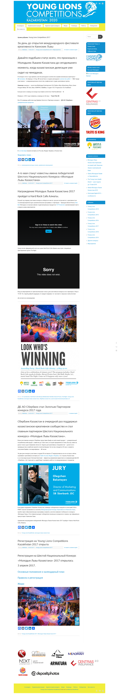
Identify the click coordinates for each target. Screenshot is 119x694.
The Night (64, 396)
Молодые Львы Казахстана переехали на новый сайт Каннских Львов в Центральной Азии (95, 165)
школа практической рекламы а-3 (60, 398)
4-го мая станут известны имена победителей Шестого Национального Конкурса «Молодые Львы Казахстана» (46, 176)
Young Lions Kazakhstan (28, 533)
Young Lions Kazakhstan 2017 (29, 633)
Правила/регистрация (34, 25)
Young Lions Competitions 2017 (44, 49)
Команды (74, 25)
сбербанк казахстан (45, 398)
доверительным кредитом (26, 102)
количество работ (65, 79)
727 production (26, 396)
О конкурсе (20, 25)
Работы (83, 25)
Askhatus (24, 49)
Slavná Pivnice (58, 396)
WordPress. (76, 689)
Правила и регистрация (30, 578)
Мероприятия (57, 49)
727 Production (60, 205)
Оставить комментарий (70, 49)
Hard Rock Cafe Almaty (36, 396)
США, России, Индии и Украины (49, 455)
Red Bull (51, 396)
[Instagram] (102, 4)
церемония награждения (46, 165)
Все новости (21, 29)
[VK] (99, 4)
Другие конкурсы (93, 240)
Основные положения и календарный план (41, 572)
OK (99, 36)
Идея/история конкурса (52, 25)
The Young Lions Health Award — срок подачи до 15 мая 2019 (94, 181)
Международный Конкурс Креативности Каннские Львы (58, 509)
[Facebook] (96, 4)
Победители (93, 25)
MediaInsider (46, 396)
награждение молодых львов (30, 165)
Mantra (69, 689)
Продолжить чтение (25, 155)
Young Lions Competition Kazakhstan (50, 689)
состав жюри (23, 151)
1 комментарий (73, 413)
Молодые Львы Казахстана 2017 (47, 633)
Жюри (65, 25)
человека (21, 79)
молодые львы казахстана (31, 398)
